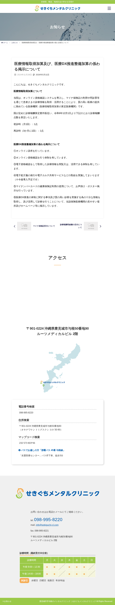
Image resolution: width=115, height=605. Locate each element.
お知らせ (7, 601)
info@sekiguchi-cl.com (47, 525)
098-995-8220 (48, 519)
